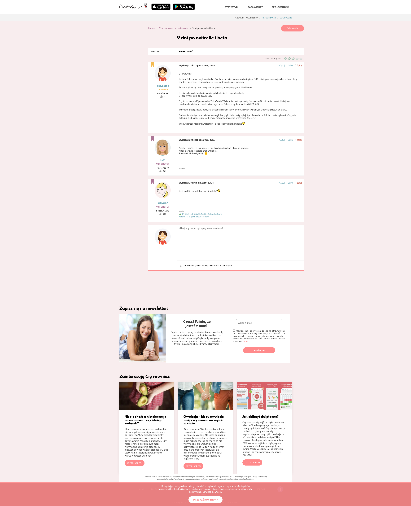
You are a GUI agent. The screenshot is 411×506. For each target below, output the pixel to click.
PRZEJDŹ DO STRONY (205, 499)
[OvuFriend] (133, 8)
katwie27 (162, 203)
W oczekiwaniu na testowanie (173, 28)
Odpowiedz (292, 28)
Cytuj (282, 65)
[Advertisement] (131, 68)
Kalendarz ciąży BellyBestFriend (194, 216)
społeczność (280, 7)
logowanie (286, 17)
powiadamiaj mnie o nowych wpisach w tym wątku (208, 265)
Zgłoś (299, 65)
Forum (151, 28)
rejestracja (269, 17)
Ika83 (163, 160)
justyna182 (163, 85)
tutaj (245, 341)
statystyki (232, 7)
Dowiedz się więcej (211, 491)
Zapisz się (259, 350)
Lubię (290, 65)
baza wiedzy (255, 7)
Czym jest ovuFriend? (246, 17)
